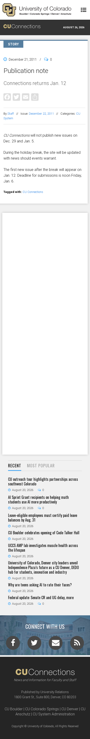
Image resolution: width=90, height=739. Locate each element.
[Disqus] (45, 273)
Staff (10, 113)
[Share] (35, 97)
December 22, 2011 (41, 113)
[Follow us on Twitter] (34, 644)
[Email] (25, 97)
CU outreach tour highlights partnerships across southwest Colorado (43, 481)
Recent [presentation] (14, 465)
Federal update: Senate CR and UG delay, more (41, 597)
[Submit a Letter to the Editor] (56, 644)
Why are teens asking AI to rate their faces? (40, 585)
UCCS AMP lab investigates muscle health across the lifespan (43, 548)
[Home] (37, 10)
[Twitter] (16, 97)
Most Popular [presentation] (41, 465)
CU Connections (33, 192)
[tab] (14, 466)
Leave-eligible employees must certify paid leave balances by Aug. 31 (42, 518)
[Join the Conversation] (13, 644)
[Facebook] (7, 97)
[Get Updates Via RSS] (77, 644)
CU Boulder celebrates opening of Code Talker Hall (43, 532)
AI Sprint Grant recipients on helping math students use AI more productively (38, 499)
